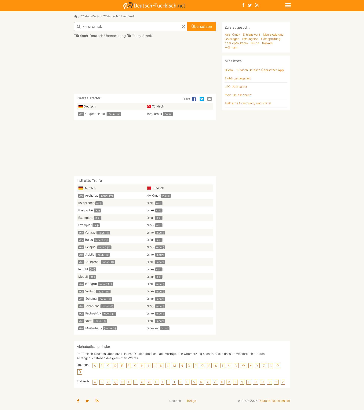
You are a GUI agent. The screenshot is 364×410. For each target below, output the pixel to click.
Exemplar (85, 225)
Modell (83, 276)
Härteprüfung (270, 39)
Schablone (92, 306)
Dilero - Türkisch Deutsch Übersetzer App (254, 70)
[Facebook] (243, 5)
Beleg (89, 239)
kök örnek (153, 195)
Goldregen (232, 39)
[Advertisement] (145, 67)
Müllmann (231, 47)
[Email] (209, 99)
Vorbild (90, 291)
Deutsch (175, 401)
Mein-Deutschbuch (238, 95)
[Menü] (287, 4)
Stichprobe (92, 262)
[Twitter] (249, 5)
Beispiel (90, 247)
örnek (150, 203)
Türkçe (191, 401)
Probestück (93, 313)
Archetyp (91, 195)
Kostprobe (85, 210)
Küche (255, 43)
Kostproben (86, 203)
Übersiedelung (273, 34)
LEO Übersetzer (236, 87)
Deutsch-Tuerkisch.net (274, 401)
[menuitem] (175, 401)
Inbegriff (91, 284)
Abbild (90, 254)
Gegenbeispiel (95, 114)
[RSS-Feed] (256, 5)
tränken (267, 43)
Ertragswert (251, 34)
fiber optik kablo (236, 43)
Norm (89, 321)
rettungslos (250, 39)
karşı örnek (154, 114)
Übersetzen (201, 26)
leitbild (83, 269)
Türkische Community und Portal (248, 103)
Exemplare (85, 218)
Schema (91, 298)
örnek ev (153, 328)
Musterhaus (93, 328)
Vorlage (90, 232)
